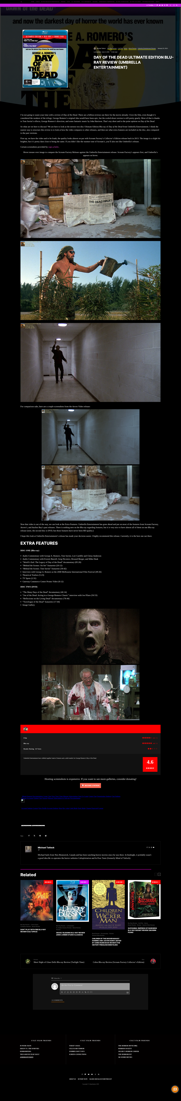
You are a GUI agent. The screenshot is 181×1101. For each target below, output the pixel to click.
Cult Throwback (86, 1)
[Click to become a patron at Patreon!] (90, 788)
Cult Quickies (70, 926)
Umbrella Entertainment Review (147, 48)
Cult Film (120, 48)
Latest (38, 1)
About (157, 1)
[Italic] (64, 992)
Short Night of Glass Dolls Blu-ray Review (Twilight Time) (59, 961)
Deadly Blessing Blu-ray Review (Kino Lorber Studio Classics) (70, 934)
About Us (72, 1079)
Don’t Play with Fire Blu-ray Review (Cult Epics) (33, 931)
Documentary (104, 933)
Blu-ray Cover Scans (122, 1)
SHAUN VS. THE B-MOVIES (29, 1048)
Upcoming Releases (148, 1)
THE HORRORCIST (125, 1054)
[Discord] (167, 5)
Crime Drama (34, 924)
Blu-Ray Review (112, 48)
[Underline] (67, 992)
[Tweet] (34, 835)
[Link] (85, 992)
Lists (68, 1)
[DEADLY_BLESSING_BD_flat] (72, 901)
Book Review (96, 933)
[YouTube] (159, 5)
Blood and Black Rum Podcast (50, 1)
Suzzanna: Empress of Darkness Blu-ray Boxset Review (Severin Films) (142, 930)
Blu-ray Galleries (135, 1)
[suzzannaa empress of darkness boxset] (144, 899)
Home (32, 1)
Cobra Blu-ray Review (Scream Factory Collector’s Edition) (118, 961)
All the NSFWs (75, 1)
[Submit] (46, 835)
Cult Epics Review (25, 926)
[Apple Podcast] (165, 5)
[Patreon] (157, 5)
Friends (63, 1)
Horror (125, 48)
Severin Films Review (98, 935)
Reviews (95, 1)
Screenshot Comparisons (106, 1)
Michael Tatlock (101, 48)
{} (88, 992)
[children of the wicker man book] (108, 905)
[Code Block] (82, 992)
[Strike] (70, 992)
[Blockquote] (79, 992)
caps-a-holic (53, 147)
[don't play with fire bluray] (36, 900)
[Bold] (62, 992)
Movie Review (133, 48)
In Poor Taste (82, 1079)
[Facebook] (155, 5)
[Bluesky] (162, 5)
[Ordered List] (73, 992)
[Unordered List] (76, 992)
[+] (91, 992)
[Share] (28, 835)
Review (58, 929)
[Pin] (40, 835)
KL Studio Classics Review (64, 928)
